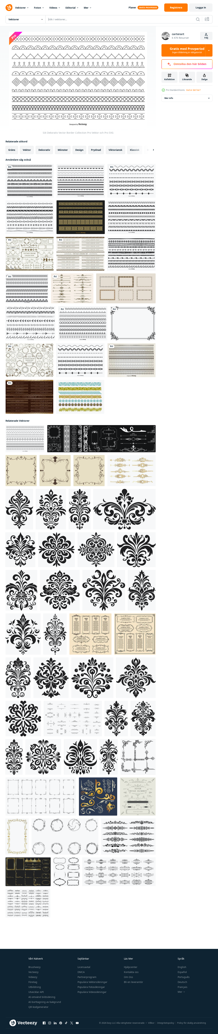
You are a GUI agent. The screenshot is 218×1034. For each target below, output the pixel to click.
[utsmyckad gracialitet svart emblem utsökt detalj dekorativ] (116, 718)
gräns (11, 149)
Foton (37, 7)
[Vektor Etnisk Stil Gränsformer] (27, 288)
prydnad (96, 149)
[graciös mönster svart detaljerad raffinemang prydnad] (18, 677)
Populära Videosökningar (92, 992)
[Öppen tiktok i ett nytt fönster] (66, 1023)
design (79, 149)
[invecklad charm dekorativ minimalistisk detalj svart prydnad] (14, 757)
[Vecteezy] (9, 7)
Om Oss (128, 977)
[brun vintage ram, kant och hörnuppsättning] (30, 254)
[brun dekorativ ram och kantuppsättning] (29, 360)
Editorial (70, 7)
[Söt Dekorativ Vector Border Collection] (25, 438)
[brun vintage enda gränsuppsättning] (72, 288)
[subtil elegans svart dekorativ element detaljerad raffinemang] (92, 677)
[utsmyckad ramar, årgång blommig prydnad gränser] (135, 634)
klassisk (134, 149)
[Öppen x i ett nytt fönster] (71, 1023)
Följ (206, 37)
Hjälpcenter (130, 967)
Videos (53, 7)
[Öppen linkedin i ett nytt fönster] (55, 1023)
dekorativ (44, 149)
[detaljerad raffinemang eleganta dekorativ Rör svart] (51, 509)
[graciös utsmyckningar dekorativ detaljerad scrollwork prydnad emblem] (136, 549)
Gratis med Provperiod (187, 50)
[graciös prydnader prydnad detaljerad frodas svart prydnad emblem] (60, 590)
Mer (86, 7)
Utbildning (34, 987)
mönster (63, 149)
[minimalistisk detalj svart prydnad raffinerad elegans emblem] (43, 757)
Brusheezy (34, 967)
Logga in (201, 7)
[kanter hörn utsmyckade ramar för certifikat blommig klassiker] (65, 836)
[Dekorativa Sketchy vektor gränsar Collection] (132, 217)
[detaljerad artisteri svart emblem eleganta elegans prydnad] (56, 549)
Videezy (32, 977)
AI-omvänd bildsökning (41, 997)
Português (184, 977)
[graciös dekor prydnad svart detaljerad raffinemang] (23, 718)
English (182, 967)
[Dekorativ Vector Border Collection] (30, 181)
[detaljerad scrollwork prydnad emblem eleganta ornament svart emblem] (136, 677)
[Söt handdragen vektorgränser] (30, 323)
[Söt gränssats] (82, 323)
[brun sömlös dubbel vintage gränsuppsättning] (80, 254)
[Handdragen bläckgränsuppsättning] (131, 254)
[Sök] (198, 19)
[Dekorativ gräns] (133, 323)
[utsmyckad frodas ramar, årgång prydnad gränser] (90, 634)
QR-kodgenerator (38, 1007)
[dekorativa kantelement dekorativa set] (131, 470)
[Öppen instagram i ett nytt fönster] (49, 1023)
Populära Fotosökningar (91, 987)
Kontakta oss (131, 972)
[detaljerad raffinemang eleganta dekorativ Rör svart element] (21, 590)
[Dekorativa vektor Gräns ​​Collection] (81, 181)
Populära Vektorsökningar (92, 982)
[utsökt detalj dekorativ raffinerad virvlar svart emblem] (80, 757)
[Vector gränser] (131, 360)
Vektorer (20, 7)
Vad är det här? (193, 90)
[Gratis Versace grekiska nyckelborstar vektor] (81, 217)
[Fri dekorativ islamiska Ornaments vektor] (80, 397)
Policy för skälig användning (191, 1022)
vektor (27, 149)
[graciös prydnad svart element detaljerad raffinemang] (142, 590)
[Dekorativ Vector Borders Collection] (132, 181)
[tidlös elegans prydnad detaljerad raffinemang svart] (55, 634)
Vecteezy (33, 972)
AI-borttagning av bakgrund (44, 1002)
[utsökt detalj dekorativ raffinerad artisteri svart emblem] (143, 718)
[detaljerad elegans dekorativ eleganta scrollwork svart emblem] (23, 634)
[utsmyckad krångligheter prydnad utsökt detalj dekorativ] (109, 757)
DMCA (81, 972)
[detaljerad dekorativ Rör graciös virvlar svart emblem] (20, 549)
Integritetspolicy (165, 1022)
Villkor (151, 1022)
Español (182, 972)
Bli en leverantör (133, 982)
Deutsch (182, 982)
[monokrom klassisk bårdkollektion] (126, 288)
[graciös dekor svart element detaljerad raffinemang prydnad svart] (124, 509)
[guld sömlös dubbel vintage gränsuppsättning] (29, 397)
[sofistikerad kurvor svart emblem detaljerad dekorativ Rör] (80, 509)
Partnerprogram (87, 977)
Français (182, 987)
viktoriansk (115, 149)
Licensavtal (84, 967)
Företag (32, 982)
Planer (132, 7)
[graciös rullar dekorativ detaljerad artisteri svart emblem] (96, 549)
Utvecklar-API (36, 992)
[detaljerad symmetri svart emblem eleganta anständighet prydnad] (51, 677)
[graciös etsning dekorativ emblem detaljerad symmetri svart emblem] (19, 509)
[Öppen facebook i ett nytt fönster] (44, 1023)
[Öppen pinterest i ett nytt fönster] (60, 1023)
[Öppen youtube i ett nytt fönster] (77, 1023)
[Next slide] (150, 150)
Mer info (168, 98)
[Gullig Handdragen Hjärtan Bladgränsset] (30, 217)
